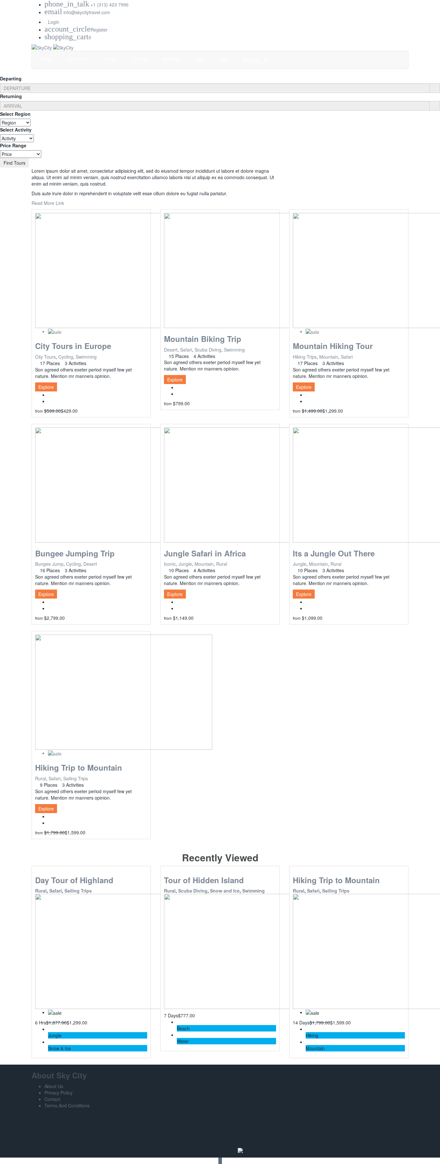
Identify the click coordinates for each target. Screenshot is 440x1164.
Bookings (172, 59)
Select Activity (16, 129)
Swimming (86, 356)
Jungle (185, 564)
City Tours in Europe (73, 345)
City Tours (45, 356)
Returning (11, 96)
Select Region (15, 114)
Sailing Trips (75, 778)
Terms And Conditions (67, 1105)
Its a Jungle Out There (334, 553)
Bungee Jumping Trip (75, 553)
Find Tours (14, 163)
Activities (140, 59)
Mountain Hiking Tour (333, 345)
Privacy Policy (58, 1092)
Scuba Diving (208, 349)
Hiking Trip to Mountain (78, 767)
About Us (53, 1086)
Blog (224, 59)
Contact (52, 1099)
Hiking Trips (305, 356)
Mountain (328, 356)
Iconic (170, 564)
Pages (200, 59)
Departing (11, 78)
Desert (170, 349)
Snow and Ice (225, 890)
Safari (186, 349)
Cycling (65, 356)
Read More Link (48, 203)
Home (48, 59)
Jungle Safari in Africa (205, 553)
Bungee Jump (49, 564)
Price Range (13, 145)
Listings (110, 59)
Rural (221, 564)
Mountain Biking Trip (202, 338)
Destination (78, 59)
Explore (46, 387)
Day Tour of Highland (74, 880)
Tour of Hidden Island (204, 880)
